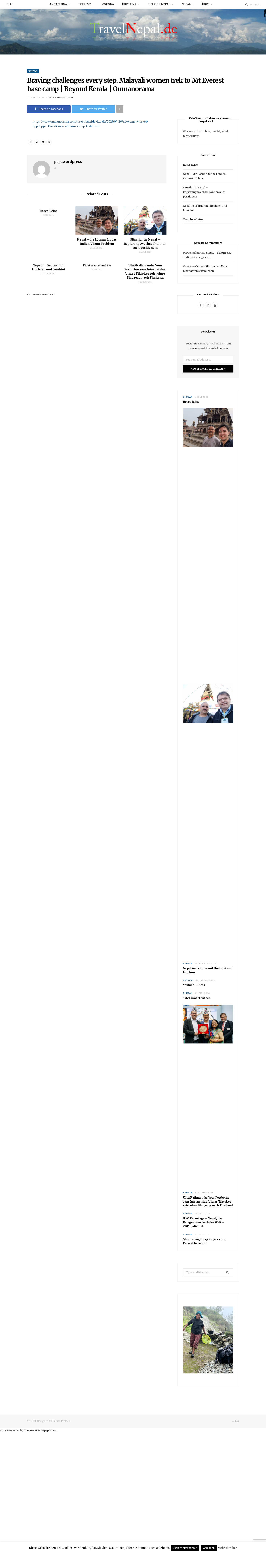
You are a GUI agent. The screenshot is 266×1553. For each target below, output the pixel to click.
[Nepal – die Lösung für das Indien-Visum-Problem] (96, 220)
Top (236, 1421)
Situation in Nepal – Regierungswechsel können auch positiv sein (145, 243)
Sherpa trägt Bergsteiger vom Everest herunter (204, 1241)
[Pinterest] (43, 142)
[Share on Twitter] (36, 142)
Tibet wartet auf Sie (97, 265)
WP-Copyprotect (45, 1430)
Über (206, 4)
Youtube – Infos (193, 219)
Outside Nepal (158, 4)
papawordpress (68, 161)
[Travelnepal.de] (133, 31)
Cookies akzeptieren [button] (185, 1548)
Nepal (186, 4)
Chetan (28, 1430)
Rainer (187, 266)
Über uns (129, 4)
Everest (84, 4)
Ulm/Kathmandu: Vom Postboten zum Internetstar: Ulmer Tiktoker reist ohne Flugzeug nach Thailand (208, 1201)
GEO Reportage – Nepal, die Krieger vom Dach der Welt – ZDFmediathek (203, 1222)
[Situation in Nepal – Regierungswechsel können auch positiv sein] (145, 220)
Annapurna (58, 4)
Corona (108, 4)
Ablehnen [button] (209, 1548)
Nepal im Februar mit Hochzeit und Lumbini (208, 970)
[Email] (13, 142)
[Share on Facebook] (13, 132)
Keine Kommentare (61, 97)
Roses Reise (48, 211)
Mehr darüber (227, 1548)
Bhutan (33, 71)
